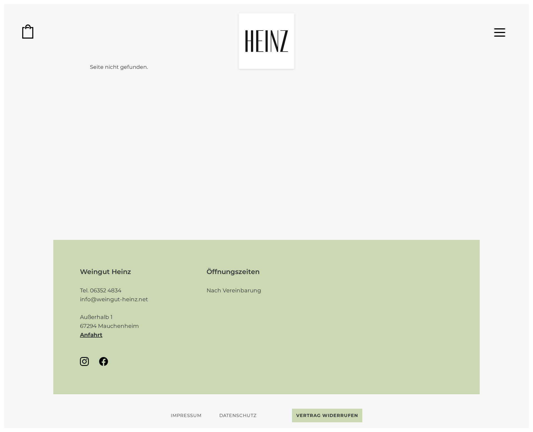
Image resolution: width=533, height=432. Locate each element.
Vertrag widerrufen (327, 415)
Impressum (186, 415)
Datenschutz (238, 415)
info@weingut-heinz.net (114, 299)
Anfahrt (91, 334)
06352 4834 (105, 290)
